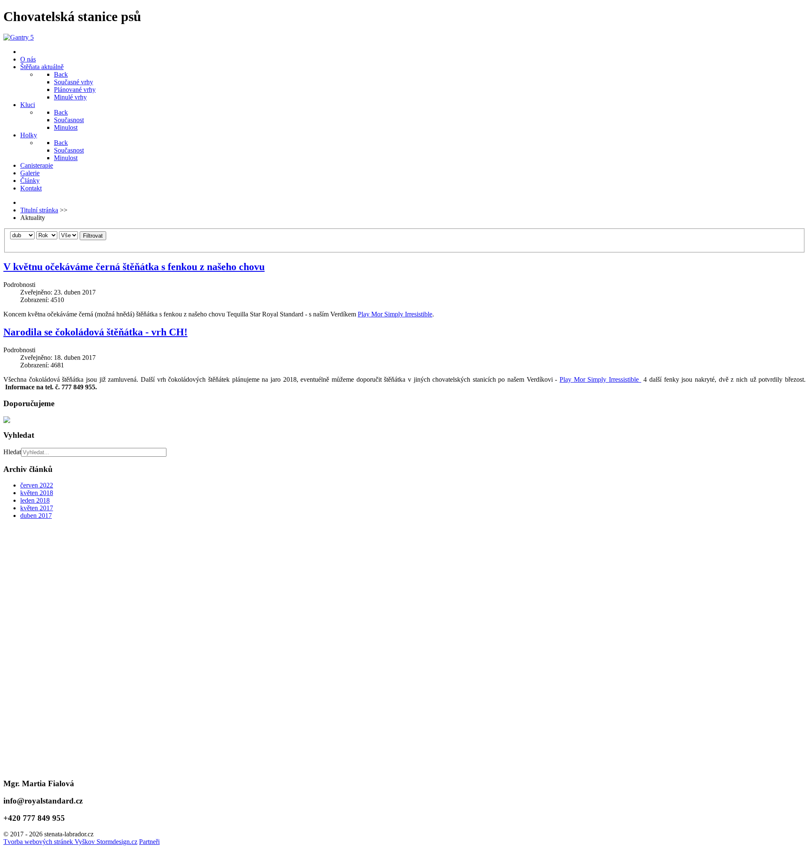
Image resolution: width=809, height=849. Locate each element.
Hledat (12, 451)
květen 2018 (36, 492)
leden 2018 (35, 500)
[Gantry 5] (18, 37)
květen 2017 (36, 508)
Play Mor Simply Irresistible (395, 314)
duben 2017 (36, 515)
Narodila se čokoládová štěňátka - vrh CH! (95, 332)
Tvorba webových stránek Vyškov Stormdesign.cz (70, 841)
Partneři (149, 841)
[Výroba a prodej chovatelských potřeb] (404, 419)
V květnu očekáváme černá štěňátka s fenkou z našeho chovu (134, 266)
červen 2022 (36, 485)
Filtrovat (93, 236)
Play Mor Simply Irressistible (600, 379)
